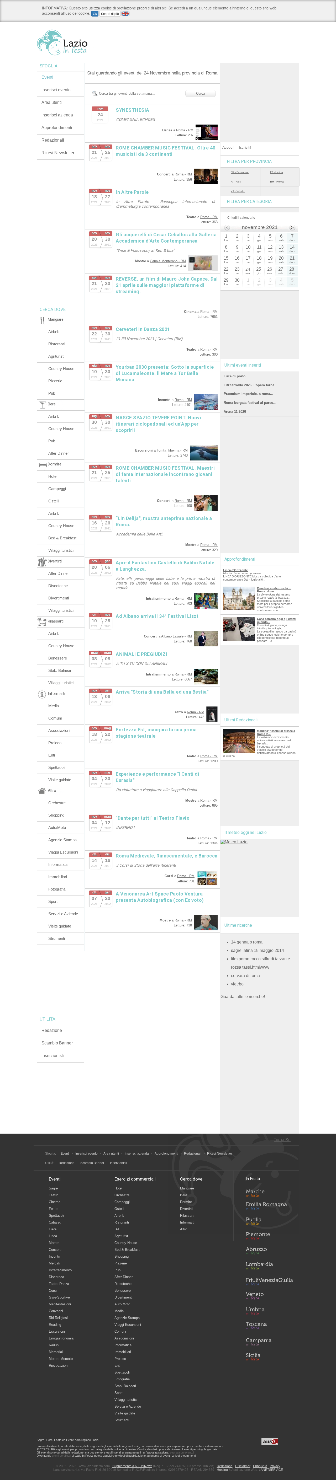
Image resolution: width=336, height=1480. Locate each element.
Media (53, 706)
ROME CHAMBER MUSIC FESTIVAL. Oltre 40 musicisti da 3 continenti (166, 151)
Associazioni (59, 730)
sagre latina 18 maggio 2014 (257, 950)
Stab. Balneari (60, 670)
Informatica (57, 864)
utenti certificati (61, 1455)
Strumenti (56, 938)
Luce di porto (234, 376)
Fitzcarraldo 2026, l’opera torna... (250, 385)
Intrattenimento (60, 1270)
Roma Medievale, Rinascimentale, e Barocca (167, 856)
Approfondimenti (56, 127)
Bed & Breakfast (62, 538)
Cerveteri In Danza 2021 (143, 329)
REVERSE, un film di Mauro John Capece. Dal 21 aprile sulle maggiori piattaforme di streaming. (167, 285)
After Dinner (58, 453)
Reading (55, 1325)
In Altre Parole (132, 192)
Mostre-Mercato (61, 1359)
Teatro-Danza (59, 1284)
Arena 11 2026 (235, 412)
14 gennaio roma (246, 942)
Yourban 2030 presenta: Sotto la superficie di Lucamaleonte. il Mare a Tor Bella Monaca (165, 373)
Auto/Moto (57, 827)
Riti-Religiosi (58, 1318)
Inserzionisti (52, 1055)
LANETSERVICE (271, 1470)
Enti (51, 755)
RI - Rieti (236, 181)
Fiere (52, 1229)
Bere (183, 1195)
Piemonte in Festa (269, 1237)
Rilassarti (187, 1216)
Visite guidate (59, 779)
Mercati (54, 1263)
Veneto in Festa (269, 1297)
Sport (52, 901)
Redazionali (52, 140)
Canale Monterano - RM (168, 261)
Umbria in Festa (269, 1312)
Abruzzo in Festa (269, 1252)
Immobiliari (57, 877)
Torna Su (282, 1140)
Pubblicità (260, 1466)
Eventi (47, 77)
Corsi (53, 1291)
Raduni (54, 1345)
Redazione (51, 1030)
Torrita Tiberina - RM (172, 450)
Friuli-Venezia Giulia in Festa (269, 1282)
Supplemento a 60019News (132, 1466)
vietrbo (237, 984)
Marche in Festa (269, 1192)
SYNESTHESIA (132, 110)
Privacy (275, 1466)
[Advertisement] (259, 95)
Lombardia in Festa (269, 1267)
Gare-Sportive (59, 1297)
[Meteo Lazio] (234, 842)
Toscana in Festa (269, 1327)
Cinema (54, 1202)
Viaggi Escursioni (63, 852)
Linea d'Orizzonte (235, 570)
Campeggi (57, 488)
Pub (51, 393)
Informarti (187, 1222)
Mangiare (187, 1188)
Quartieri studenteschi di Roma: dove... (274, 590)
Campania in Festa (269, 1342)
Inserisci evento (56, 90)
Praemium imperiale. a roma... (248, 394)
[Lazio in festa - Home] (71, 42)
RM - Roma (277, 181)
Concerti (55, 1250)
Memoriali (56, 1352)
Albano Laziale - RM (176, 636)
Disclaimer (242, 1466)
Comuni (55, 718)
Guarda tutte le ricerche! (242, 996)
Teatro (53, 1195)
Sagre (53, 1188)
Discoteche (58, 585)
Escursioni (57, 1331)
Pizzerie (55, 381)
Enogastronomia (61, 1338)
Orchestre (57, 803)
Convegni (56, 1311)
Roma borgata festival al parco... (250, 403)
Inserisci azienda (57, 115)
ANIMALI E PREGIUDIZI (141, 654)
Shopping (56, 815)
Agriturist (56, 356)
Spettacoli (56, 767)
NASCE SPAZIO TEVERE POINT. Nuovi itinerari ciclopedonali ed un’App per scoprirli (158, 424)
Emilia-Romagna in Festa (269, 1207)
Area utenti (51, 102)
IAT (117, 1229)
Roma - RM (184, 130)
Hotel (52, 476)
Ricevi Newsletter (57, 153)
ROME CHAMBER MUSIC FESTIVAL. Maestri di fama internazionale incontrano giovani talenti (165, 474)
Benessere (57, 658)
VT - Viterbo (238, 191)
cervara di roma (245, 975)
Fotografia (56, 889)
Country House (61, 368)
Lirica (53, 1236)
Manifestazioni (60, 1304)
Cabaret (55, 1222)
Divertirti (186, 1209)
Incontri (54, 1256)
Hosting (222, 1470)
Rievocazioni (58, 1366)
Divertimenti (58, 598)
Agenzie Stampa (62, 840)
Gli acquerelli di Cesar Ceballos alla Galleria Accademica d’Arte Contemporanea (166, 238)
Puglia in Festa (269, 1222)
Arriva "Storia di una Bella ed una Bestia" (162, 692)
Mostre (54, 1243)
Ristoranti (56, 344)
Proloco (54, 743)
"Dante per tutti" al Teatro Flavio (153, 818)
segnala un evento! (182, 1452)
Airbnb (53, 331)
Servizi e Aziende (63, 913)
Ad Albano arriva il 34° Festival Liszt (157, 616)
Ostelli (53, 501)
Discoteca (56, 1277)
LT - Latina (276, 172)
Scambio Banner (57, 1043)
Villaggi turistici (61, 550)
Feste (53, 1209)
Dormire (186, 1202)
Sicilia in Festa (269, 1357)
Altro (183, 1229)
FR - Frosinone (240, 172)
